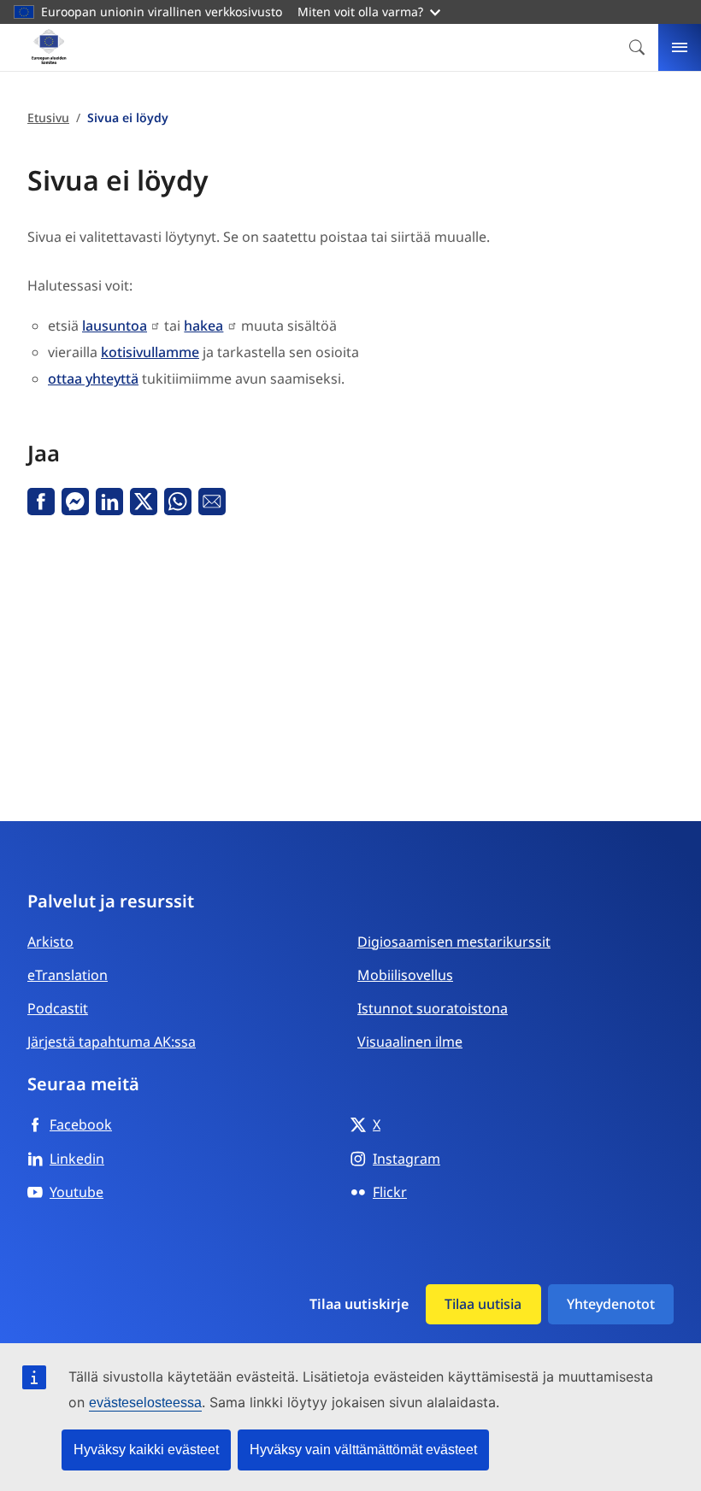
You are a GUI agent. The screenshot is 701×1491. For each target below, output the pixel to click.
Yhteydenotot (611, 1303)
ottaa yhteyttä (93, 378)
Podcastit (57, 1008)
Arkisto (50, 941)
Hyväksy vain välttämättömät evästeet (363, 1449)
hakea (203, 325)
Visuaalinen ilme (409, 1041)
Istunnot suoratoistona (432, 1008)
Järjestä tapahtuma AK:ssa (111, 1041)
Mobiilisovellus (405, 975)
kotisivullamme (150, 352)
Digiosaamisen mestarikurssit (454, 941)
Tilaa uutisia (483, 1303)
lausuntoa (114, 325)
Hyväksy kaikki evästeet (146, 1449)
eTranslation (67, 975)
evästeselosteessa (145, 1402)
